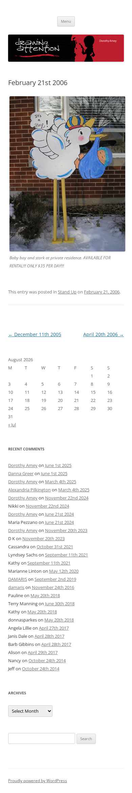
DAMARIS (17, 579)
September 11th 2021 (66, 555)
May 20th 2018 (45, 595)
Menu (66, 21)
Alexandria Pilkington (29, 490)
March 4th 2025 (60, 482)
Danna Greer (21, 473)
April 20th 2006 (103, 334)
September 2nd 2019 (55, 579)
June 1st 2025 (58, 465)
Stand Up (67, 292)
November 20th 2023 (66, 530)
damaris (16, 587)
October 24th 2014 (47, 660)
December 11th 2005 (34, 334)
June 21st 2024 (59, 514)
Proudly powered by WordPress (37, 781)
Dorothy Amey (23, 465)
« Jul (12, 425)
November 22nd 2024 (66, 498)
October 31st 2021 (55, 547)
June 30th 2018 (59, 604)
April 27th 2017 (54, 628)
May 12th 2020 (64, 571)
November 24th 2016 (53, 587)
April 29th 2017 (43, 652)
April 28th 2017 (49, 636)
